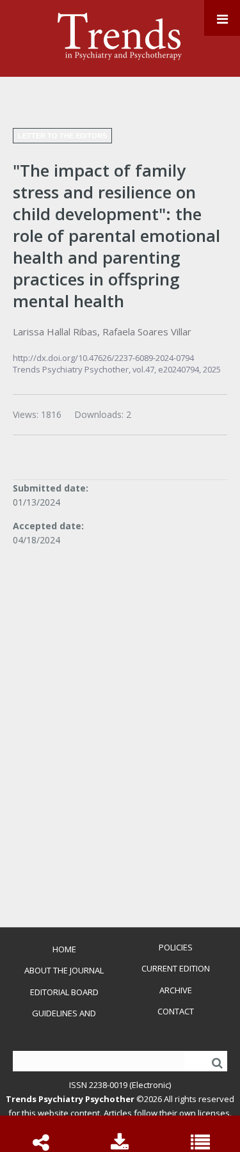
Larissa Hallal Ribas (55, 331)
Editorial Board (64, 992)
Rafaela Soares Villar (146, 331)
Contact (175, 1011)
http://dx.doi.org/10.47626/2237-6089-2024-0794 (103, 358)
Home (64, 949)
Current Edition (175, 968)
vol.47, (145, 369)
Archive (175, 990)
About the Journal (64, 970)
